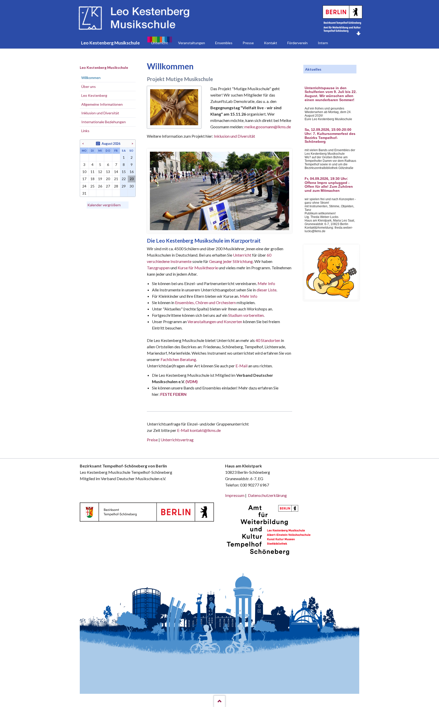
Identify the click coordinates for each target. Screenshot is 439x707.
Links (85, 131)
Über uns (88, 86)
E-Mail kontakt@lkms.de (198, 430)
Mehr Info (266, 283)
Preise (152, 439)
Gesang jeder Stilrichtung (231, 261)
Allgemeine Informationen (102, 104)
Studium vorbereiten (246, 315)
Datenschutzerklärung (267, 495)
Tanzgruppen (158, 267)
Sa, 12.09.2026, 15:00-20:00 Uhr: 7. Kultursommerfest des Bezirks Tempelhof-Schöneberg (330, 136)
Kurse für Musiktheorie (198, 267)
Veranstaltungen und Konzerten (214, 321)
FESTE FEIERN (173, 394)
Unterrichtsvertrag (177, 439)
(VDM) (191, 381)
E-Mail (241, 365)
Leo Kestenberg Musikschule (104, 67)
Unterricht (242, 255)
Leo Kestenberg (94, 95)
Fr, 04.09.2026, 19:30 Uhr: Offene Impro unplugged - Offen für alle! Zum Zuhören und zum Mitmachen (329, 185)
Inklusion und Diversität (234, 136)
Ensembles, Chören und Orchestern (205, 302)
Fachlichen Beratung (178, 359)
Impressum (234, 495)
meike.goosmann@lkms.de (267, 126)
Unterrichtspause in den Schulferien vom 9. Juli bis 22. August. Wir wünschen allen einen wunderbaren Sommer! (331, 94)
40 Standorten (268, 340)
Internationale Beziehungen (103, 122)
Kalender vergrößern (104, 205)
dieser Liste (266, 289)
